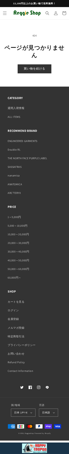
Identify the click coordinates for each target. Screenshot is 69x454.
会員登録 (13, 319)
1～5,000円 (14, 217)
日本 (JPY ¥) (20, 412)
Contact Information (20, 371)
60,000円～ (14, 277)
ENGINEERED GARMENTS (22, 141)
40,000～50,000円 (18, 260)
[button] (5, 13)
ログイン (13, 310)
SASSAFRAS (14, 167)
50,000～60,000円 (18, 269)
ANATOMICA (15, 184)
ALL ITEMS (14, 117)
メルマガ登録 (16, 327)
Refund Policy (16, 362)
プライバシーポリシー (22, 345)
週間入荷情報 (16, 108)
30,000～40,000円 (18, 251)
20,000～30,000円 (18, 243)
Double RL (14, 149)
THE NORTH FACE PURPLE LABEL (27, 158)
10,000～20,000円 (18, 234)
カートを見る (16, 301)
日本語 (46, 412)
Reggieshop (29, 433)
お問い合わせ (16, 353)
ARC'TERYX (14, 193)
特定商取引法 (16, 336)
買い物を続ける (34, 68)
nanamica (14, 175)
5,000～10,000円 (18, 225)
